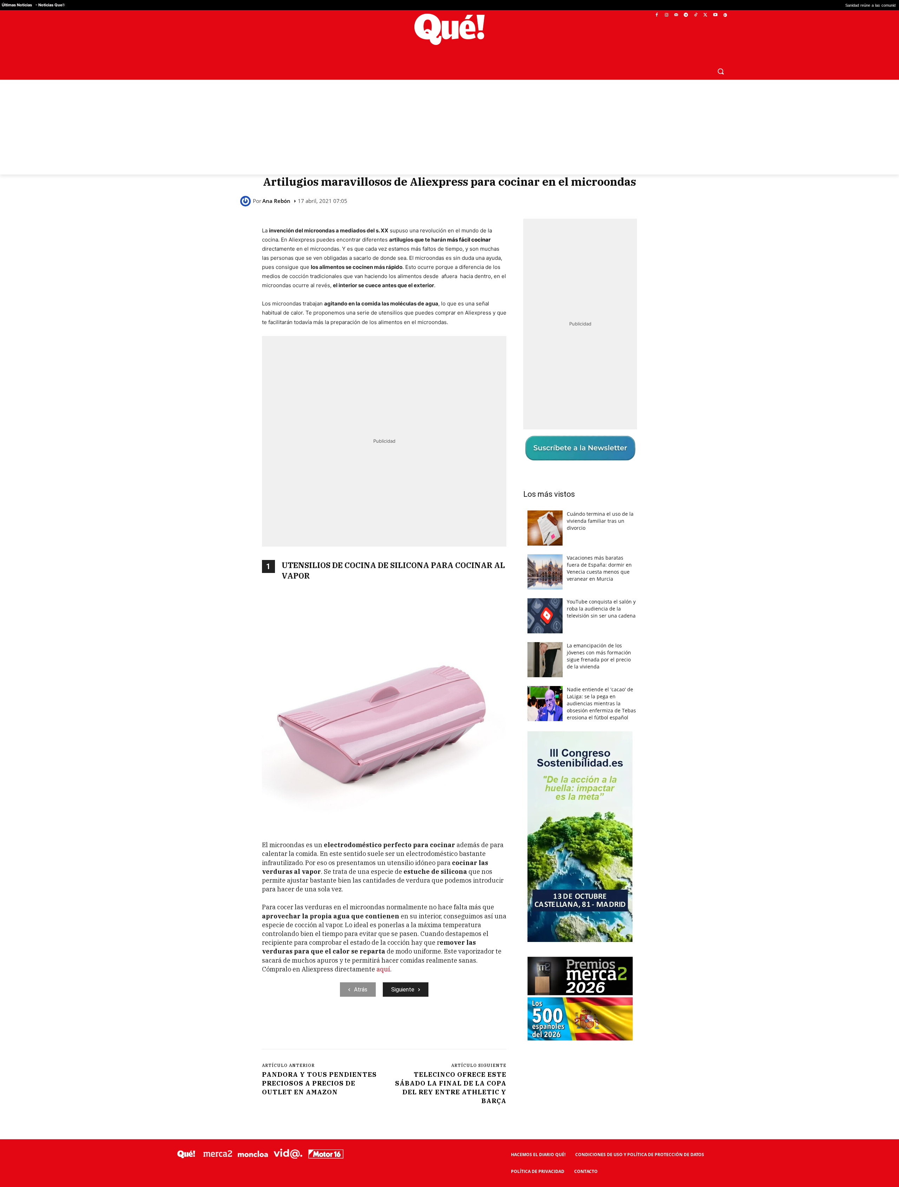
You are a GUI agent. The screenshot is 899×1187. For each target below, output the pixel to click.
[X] (706, 15)
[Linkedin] (400, 1025)
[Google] (725, 15)
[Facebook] (657, 15)
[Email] (416, 1025)
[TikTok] (696, 15)
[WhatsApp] (368, 1025)
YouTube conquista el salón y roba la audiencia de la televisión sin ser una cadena (601, 608)
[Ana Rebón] (246, 201)
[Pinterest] (351, 1025)
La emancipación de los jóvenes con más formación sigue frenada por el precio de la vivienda (599, 656)
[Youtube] (715, 15)
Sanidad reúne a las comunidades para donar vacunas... (819, 5)
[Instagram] (666, 15)
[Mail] (676, 15)
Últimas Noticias (17, 4)
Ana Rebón (276, 201)
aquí (383, 969)
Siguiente (402, 989)
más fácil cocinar (469, 239)
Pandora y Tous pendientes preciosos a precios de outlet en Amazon (319, 1083)
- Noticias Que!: (50, 4)
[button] (720, 71)
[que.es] (449, 29)
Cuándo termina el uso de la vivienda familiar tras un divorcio (600, 520)
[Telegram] (686, 15)
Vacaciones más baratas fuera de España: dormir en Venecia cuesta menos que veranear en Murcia (599, 568)
